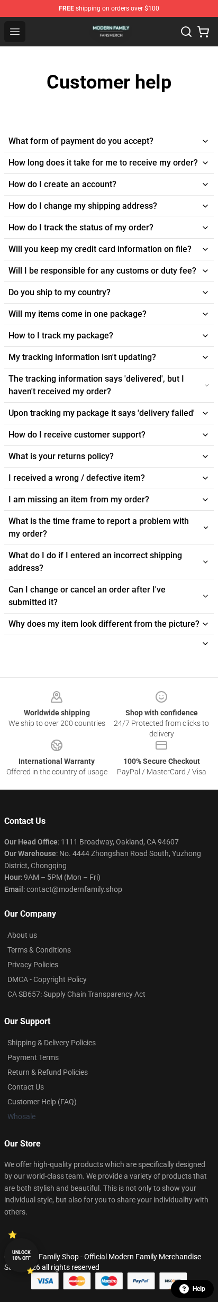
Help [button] (199, 1289)
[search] (186, 31)
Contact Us (25, 1087)
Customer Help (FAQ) (42, 1101)
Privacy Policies (32, 964)
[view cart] (203, 31)
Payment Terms (33, 1057)
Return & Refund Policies (47, 1072)
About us (22, 935)
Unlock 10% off (21, 1255)
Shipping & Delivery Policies (51, 1042)
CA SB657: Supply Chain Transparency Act (76, 994)
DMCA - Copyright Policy (47, 979)
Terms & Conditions (39, 950)
